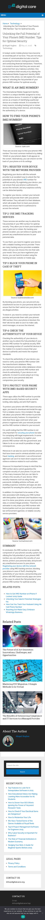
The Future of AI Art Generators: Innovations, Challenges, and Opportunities (18, 652)
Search (22, 772)
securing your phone (26, 433)
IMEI (25, 180)
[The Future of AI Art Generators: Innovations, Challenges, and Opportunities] (22, 636)
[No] (42, 913)
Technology (7, 48)
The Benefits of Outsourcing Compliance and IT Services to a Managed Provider (22, 717)
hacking (11, 456)
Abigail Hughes (10, 46)
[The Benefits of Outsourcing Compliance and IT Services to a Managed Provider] (22, 702)
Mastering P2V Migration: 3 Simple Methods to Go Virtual (20, 685)
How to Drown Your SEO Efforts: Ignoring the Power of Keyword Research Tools (21, 805)
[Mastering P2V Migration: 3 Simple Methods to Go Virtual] (22, 671)
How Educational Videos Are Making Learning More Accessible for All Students (22, 796)
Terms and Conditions (17, 867)
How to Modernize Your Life (19, 817)
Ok (23, 917)
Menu (3, 15)
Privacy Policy (13, 863)
